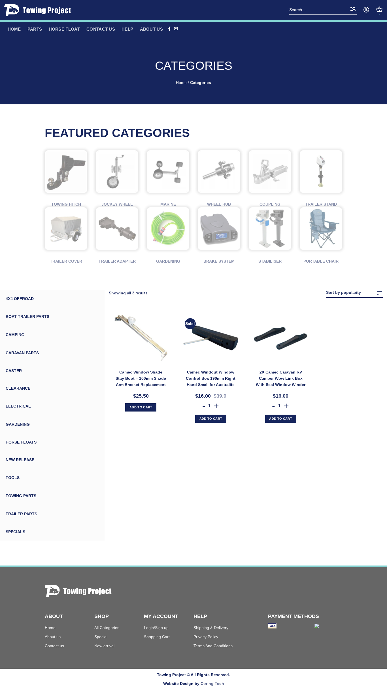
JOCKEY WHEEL (117, 204)
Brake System (219, 261)
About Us (151, 29)
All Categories (106, 627)
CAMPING (15, 334)
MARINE (168, 204)
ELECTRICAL (18, 406)
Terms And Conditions (213, 646)
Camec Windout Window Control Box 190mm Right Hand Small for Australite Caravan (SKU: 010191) (210, 379)
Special (100, 636)
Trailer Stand (321, 204)
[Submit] (353, 10)
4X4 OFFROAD (20, 298)
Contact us (100, 29)
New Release (20, 459)
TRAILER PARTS (21, 514)
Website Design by (193, 683)
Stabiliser (270, 261)
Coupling (270, 204)
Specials (15, 531)
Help (127, 29)
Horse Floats (21, 442)
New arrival (104, 646)
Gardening (168, 261)
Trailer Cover (66, 261)
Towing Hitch (66, 204)
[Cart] (379, 9)
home (14, 29)
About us (53, 636)
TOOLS (13, 477)
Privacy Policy (206, 636)
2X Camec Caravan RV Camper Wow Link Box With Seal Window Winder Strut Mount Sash (280, 379)
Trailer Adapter (117, 261)
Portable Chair (321, 261)
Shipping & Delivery (211, 627)
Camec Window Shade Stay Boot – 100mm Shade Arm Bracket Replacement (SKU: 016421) (141, 379)
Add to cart (140, 407)
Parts (34, 29)
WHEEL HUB (219, 204)
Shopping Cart (157, 636)
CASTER (14, 370)
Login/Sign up (156, 627)
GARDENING (18, 424)
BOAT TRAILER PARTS (27, 316)
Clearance (18, 388)
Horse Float (64, 29)
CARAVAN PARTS (22, 353)
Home (181, 83)
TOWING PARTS (21, 495)
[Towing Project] (39, 10)
